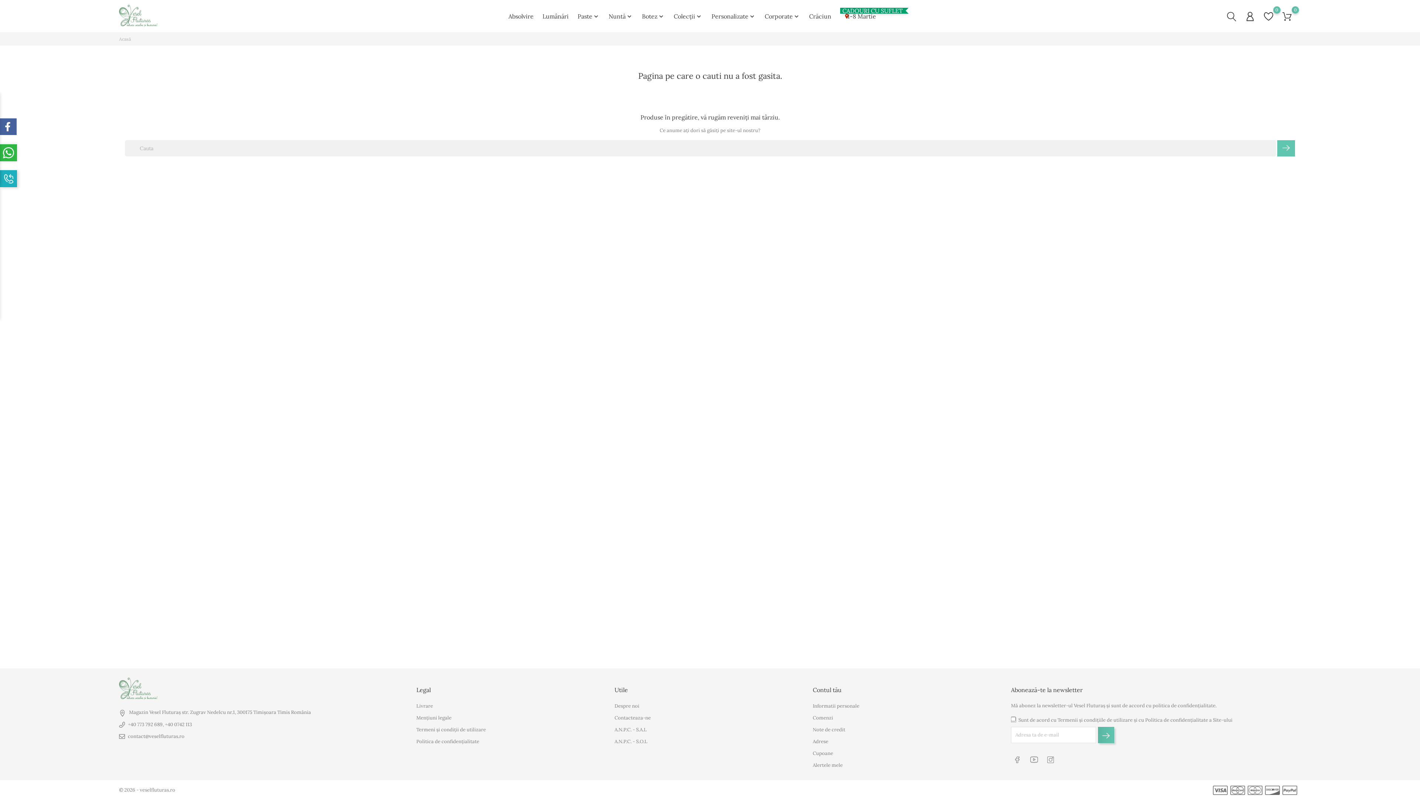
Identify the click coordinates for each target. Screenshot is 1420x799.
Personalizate (733, 16)
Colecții (688, 16)
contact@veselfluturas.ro (156, 736)
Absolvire (521, 16)
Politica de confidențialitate (447, 741)
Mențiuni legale (434, 718)
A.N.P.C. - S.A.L (631, 729)
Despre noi (627, 706)
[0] (1268, 16)
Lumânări (555, 16)
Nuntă (621, 16)
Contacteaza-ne (633, 718)
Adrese (820, 741)
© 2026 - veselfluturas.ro (147, 790)
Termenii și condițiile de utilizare (1095, 720)
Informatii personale (836, 706)
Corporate (782, 16)
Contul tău (827, 690)
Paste (589, 16)
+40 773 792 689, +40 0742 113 (160, 724)
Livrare (424, 706)
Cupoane (823, 753)
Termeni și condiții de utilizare (451, 729)
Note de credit (829, 729)
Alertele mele (828, 765)
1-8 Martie (859, 15)
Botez (653, 16)
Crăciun (820, 16)
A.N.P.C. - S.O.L (631, 741)
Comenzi (823, 718)
